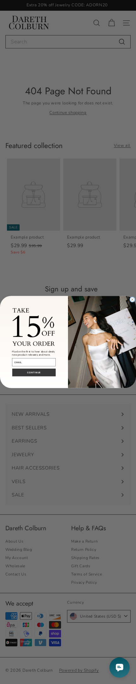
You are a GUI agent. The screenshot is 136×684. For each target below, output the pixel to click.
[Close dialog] (132, 299)
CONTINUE (33, 372)
